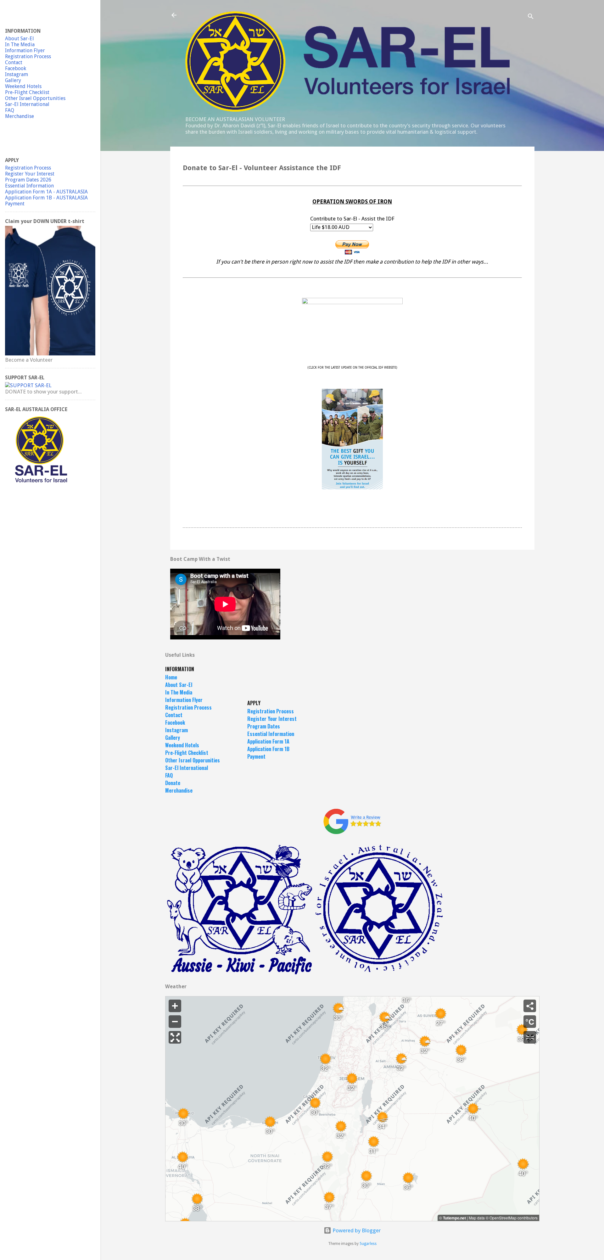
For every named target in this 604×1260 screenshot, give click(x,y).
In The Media (178, 692)
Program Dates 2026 (28, 180)
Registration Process (188, 707)
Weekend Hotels (182, 745)
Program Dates (263, 726)
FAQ (169, 775)
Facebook (175, 722)
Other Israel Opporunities (192, 760)
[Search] (530, 17)
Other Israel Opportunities (35, 98)
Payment (256, 756)
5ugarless (368, 1243)
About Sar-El (178, 685)
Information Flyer (184, 700)
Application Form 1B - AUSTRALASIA (46, 198)
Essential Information (270, 734)
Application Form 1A (268, 741)
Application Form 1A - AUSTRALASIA (46, 192)
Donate (172, 783)
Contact (173, 715)
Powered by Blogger (356, 1230)
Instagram (176, 730)
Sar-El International (186, 768)
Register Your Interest (272, 718)
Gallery (172, 737)
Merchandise (179, 790)
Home (171, 677)
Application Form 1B (268, 749)
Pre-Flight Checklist (186, 752)
